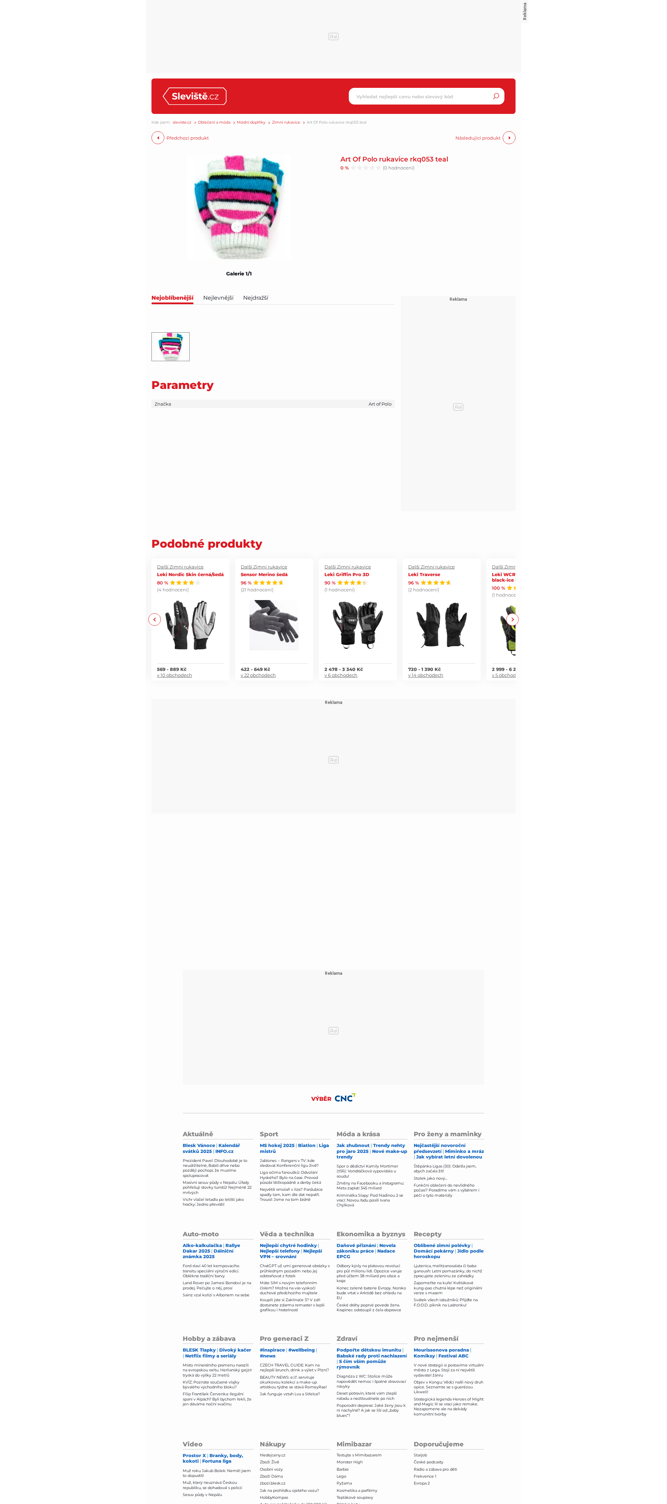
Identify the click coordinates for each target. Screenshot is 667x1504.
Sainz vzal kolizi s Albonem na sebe (216, 1295)
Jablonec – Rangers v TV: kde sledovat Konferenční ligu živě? (289, 1163)
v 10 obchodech (174, 675)
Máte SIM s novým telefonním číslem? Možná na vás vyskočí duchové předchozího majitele (289, 1287)
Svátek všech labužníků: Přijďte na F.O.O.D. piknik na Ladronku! (446, 1302)
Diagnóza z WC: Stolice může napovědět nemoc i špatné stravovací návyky (371, 1381)
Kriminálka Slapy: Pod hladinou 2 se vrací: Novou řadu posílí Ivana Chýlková (370, 1200)
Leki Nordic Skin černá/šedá (190, 574)
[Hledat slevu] (496, 96)
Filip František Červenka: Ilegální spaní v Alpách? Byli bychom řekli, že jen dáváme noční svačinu (217, 1398)
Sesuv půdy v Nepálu (202, 1494)
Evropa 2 (422, 1483)
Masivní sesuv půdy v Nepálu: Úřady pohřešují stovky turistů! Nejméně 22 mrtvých (217, 1187)
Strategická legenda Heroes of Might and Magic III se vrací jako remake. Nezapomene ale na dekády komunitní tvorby (449, 1406)
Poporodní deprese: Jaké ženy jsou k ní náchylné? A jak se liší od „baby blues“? (371, 1410)
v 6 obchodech (340, 675)
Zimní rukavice (286, 122)
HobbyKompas (274, 1497)
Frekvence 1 (425, 1476)
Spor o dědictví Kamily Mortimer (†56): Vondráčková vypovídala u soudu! (367, 1171)
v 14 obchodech (425, 675)
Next (512, 619)
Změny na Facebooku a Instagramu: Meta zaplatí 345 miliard (370, 1185)
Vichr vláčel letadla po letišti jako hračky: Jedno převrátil (213, 1202)
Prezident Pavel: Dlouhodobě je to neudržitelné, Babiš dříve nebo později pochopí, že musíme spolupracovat (215, 1168)
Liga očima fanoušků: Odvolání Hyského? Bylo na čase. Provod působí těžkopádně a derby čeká (290, 1177)
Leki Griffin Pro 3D (346, 574)
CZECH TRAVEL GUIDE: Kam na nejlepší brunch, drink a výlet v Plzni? (294, 1367)
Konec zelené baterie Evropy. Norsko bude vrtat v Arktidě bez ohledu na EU (371, 1293)
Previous (155, 619)
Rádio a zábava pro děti (435, 1469)
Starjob (420, 1455)
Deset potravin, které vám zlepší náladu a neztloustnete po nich (367, 1396)
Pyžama (344, 1483)
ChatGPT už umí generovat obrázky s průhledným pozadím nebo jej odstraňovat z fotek (295, 1270)
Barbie (343, 1469)
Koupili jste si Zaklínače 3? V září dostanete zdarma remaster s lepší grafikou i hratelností (292, 1304)
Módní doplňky (251, 122)
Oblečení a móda (214, 122)
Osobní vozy (271, 1469)
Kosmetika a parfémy (357, 1490)
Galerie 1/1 (239, 274)
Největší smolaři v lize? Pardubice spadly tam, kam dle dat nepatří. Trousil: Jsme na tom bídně (291, 1194)
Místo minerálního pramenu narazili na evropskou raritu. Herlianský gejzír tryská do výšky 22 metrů (217, 1370)
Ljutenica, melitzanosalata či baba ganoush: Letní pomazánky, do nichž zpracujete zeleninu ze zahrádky (448, 1270)
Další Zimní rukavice (180, 567)
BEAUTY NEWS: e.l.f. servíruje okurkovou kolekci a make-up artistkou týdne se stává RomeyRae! (293, 1382)
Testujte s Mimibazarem (359, 1455)
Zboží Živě (269, 1462)
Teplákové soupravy (355, 1497)
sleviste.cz (182, 122)
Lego (341, 1476)
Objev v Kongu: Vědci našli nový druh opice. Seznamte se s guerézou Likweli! (448, 1387)
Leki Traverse (424, 574)
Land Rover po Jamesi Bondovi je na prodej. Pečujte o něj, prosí (217, 1285)
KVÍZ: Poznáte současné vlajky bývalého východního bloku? (211, 1384)
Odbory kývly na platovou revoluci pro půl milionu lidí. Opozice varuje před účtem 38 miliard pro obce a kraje (369, 1273)
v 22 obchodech (258, 675)
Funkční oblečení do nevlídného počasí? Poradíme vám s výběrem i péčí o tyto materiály (446, 1190)
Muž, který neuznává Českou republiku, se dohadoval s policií (212, 1485)
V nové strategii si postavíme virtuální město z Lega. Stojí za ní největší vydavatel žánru (449, 1370)
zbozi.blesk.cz (273, 1483)
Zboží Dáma (271, 1476)
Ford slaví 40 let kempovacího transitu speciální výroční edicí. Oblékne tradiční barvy (211, 1270)
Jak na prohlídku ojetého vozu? (289, 1490)
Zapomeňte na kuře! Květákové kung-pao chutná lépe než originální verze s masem (448, 1287)
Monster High (350, 1462)
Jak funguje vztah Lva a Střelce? (290, 1393)
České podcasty (428, 1462)
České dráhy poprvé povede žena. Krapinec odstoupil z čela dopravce (369, 1307)
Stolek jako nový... (430, 1178)
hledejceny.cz (273, 1455)
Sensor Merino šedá (264, 574)
